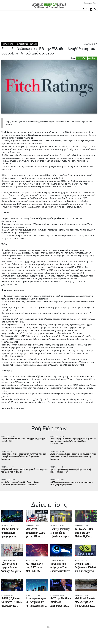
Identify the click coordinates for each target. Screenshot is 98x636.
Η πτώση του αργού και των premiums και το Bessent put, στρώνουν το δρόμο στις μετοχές (36, 602)
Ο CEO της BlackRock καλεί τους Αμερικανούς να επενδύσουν (60, 602)
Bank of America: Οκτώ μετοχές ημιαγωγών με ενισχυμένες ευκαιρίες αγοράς (10, 533)
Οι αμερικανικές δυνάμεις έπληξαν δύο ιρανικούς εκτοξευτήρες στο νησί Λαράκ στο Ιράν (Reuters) (24, 470)
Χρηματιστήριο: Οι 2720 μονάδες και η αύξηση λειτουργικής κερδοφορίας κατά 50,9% (70, 470)
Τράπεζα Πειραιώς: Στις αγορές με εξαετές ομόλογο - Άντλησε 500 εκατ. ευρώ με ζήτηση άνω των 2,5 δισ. (60, 533)
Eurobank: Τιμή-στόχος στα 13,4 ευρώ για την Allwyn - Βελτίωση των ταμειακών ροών (60, 567)
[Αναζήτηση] (95, 9)
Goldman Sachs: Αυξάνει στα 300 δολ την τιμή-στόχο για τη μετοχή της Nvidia (85, 567)
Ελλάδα (84, 58)
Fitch (78, 58)
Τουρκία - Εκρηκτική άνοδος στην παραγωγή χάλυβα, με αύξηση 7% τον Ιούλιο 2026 (24, 439)
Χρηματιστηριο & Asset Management (20, 44)
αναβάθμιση (92, 58)
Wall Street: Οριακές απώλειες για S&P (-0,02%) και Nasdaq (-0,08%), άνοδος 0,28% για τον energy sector (86, 602)
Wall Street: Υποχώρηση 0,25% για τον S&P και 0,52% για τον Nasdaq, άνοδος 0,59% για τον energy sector (37, 533)
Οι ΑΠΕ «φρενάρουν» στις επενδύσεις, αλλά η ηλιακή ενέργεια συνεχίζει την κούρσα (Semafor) (71, 483)
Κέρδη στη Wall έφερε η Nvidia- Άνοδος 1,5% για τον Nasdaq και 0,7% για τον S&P (11, 567)
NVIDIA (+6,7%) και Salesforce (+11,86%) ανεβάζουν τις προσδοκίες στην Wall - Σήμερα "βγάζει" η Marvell (12, 602)
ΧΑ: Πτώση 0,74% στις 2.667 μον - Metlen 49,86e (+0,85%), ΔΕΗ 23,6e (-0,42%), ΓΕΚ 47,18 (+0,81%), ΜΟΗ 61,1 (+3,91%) (36, 567)
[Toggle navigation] (3, 5)
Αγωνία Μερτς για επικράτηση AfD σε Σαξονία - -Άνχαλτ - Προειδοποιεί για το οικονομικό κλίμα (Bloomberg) (20, 483)
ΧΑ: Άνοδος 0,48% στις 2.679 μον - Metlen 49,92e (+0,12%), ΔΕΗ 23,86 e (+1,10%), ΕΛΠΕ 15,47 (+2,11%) (85, 533)
